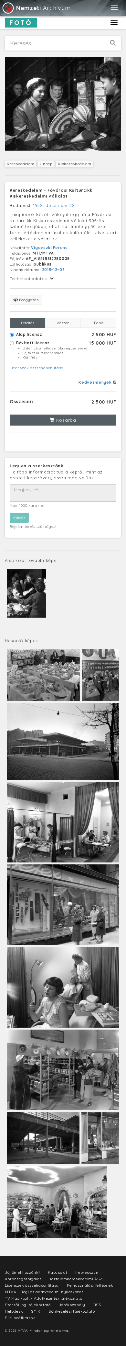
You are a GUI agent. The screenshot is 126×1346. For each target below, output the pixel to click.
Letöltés (27, 322)
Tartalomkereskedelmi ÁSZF (77, 1278)
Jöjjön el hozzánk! (22, 1272)
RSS (97, 1304)
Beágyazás (28, 299)
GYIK (35, 1311)
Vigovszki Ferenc (49, 247)
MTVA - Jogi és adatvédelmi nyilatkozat (44, 1291)
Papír (98, 322)
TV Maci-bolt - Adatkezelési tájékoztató (43, 1298)
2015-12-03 (53, 269)
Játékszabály (72, 1304)
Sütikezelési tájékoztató (71, 1311)
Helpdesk (14, 1311)
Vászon (63, 322)
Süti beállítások (20, 1317)
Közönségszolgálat (23, 1278)
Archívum (43, 8)
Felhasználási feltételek (90, 1285)
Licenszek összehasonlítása (37, 367)
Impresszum (87, 1272)
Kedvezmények (96, 382)
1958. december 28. (54, 205)
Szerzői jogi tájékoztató (28, 1304)
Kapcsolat (57, 1272)
